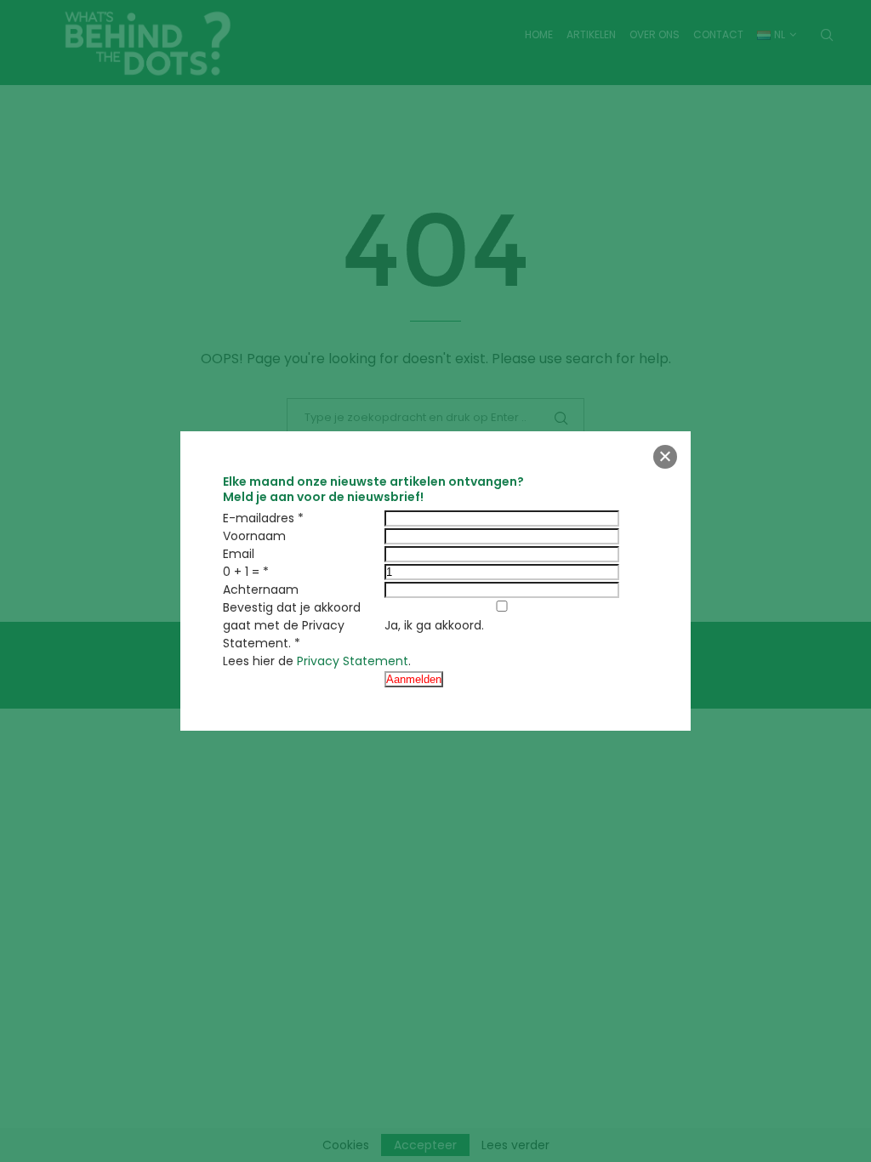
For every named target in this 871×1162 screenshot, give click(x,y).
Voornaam (254, 535)
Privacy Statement (352, 660)
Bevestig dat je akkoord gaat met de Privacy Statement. (292, 625)
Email (238, 553)
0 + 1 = (241, 571)
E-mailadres (258, 518)
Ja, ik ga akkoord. (434, 625)
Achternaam (261, 589)
